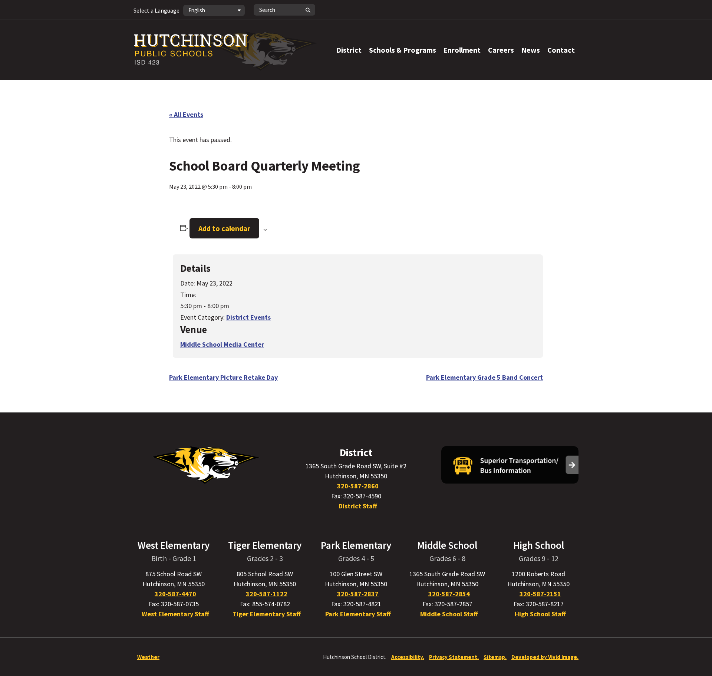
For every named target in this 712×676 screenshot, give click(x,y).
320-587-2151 (540, 594)
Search (307, 10)
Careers (501, 50)
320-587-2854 (449, 594)
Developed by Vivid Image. (544, 656)
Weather (148, 656)
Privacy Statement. (454, 656)
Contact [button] (561, 50)
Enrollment (462, 50)
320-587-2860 (358, 486)
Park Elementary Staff (358, 614)
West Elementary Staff (175, 614)
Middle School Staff (449, 614)
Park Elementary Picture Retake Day (223, 377)
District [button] (349, 50)
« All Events (186, 114)
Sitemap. (495, 656)
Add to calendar (224, 228)
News (530, 50)
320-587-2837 (358, 594)
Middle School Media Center (222, 344)
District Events (248, 317)
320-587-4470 (175, 594)
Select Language (156, 10)
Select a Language (156, 10)
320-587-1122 (266, 594)
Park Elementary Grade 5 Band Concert (484, 377)
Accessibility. (407, 656)
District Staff (358, 506)
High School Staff (540, 614)
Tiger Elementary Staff (267, 614)
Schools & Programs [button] (402, 50)
